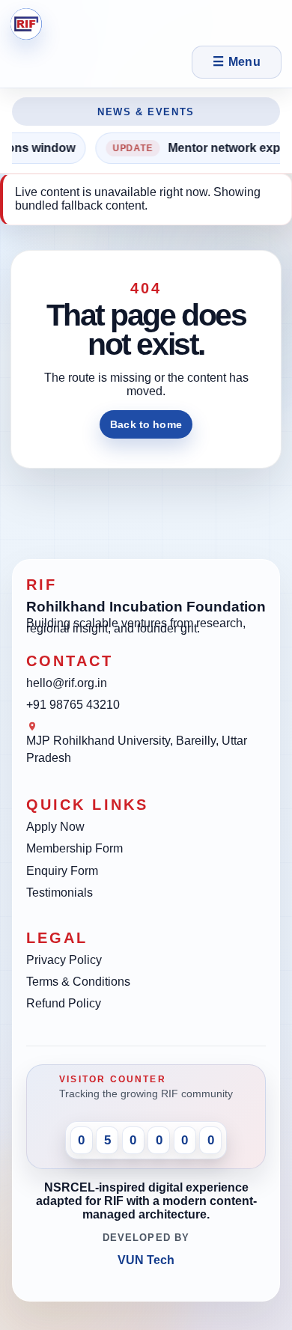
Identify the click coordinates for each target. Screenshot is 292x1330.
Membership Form (74, 848)
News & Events (145, 112)
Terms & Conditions (78, 981)
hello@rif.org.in (66, 683)
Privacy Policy (64, 960)
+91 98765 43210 (73, 704)
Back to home (146, 424)
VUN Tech (146, 1260)
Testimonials (59, 892)
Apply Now (55, 826)
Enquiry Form (62, 870)
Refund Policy (63, 1003)
